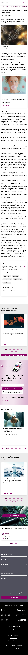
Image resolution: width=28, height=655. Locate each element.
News (2, 549)
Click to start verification (14, 392)
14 (5, 500)
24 (18, 500)
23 (17, 500)
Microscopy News (14, 515)
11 (20, 448)
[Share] (21, 2)
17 (9, 500)
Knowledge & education (7, 573)
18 (15, 351)
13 (22, 349)
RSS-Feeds (3, 578)
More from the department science (14, 355)
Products (3, 559)
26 (21, 500)
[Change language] (23, 2)
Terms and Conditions (16, 648)
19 (16, 351)
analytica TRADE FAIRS (6, 554)
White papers (4, 564)
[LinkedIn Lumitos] (14, 630)
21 (14, 500)
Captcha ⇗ (19, 393)
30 (15, 501)
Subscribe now (14, 597)
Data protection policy (14, 651)
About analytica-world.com (14, 640)
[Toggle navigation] (26, 2)
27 (22, 500)
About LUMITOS (13, 638)
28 (12, 501)
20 (13, 500)
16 (12, 351)
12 (21, 349)
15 (11, 351)
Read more (4, 400)
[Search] (19, 2)
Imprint (6, 648)
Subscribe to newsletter (12, 388)
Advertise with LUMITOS (13, 635)
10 (18, 349)
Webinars (3, 569)
